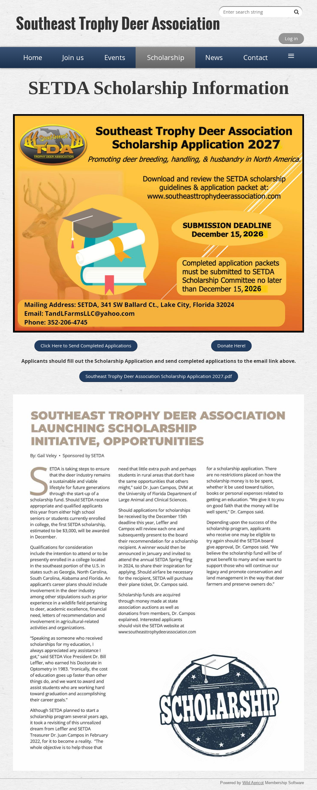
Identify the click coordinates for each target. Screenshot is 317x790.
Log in (291, 38)
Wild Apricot (253, 782)
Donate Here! (231, 345)
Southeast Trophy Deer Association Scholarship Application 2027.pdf (158, 376)
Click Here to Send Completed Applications (86, 345)
